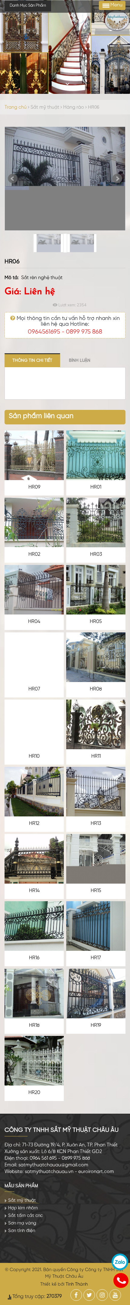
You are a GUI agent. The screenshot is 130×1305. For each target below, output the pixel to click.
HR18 (34, 1025)
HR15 (96, 890)
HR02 (34, 554)
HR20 (34, 1092)
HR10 (34, 756)
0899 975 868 (84, 332)
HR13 (96, 823)
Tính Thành (77, 1284)
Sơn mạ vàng (22, 1223)
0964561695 (44, 332)
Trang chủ (16, 107)
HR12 (34, 823)
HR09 (34, 487)
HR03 (96, 554)
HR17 (96, 958)
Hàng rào (73, 107)
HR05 (96, 621)
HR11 (96, 756)
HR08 (96, 689)
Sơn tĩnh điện (21, 1230)
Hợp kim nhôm (23, 1208)
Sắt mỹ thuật (45, 107)
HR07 (34, 689)
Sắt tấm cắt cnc (25, 1215)
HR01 (95, 487)
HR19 (96, 1025)
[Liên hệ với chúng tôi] (120, 1280)
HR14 (34, 890)
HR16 (34, 958)
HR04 (34, 621)
